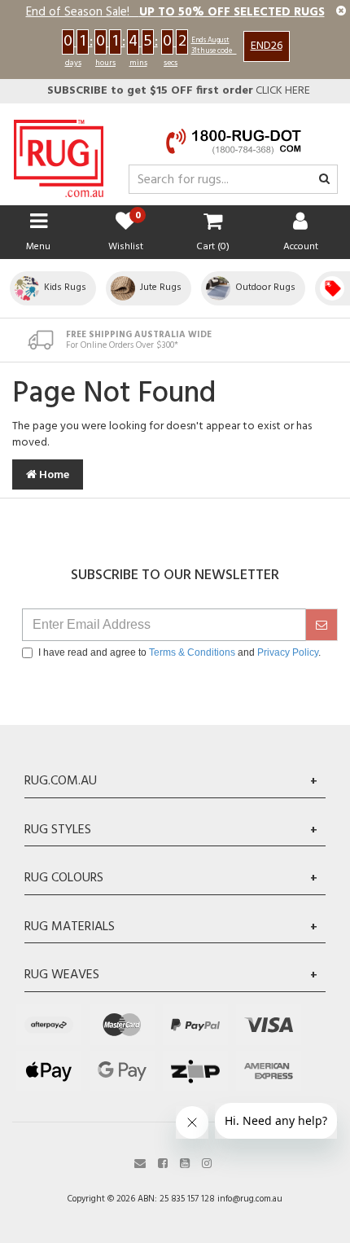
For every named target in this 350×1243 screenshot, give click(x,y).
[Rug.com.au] (58, 154)
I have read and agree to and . (179, 652)
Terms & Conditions (192, 652)
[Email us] (140, 1162)
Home (53, 475)
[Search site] (324, 180)
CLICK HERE (178, 90)
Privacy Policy (287, 652)
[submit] (321, 624)
